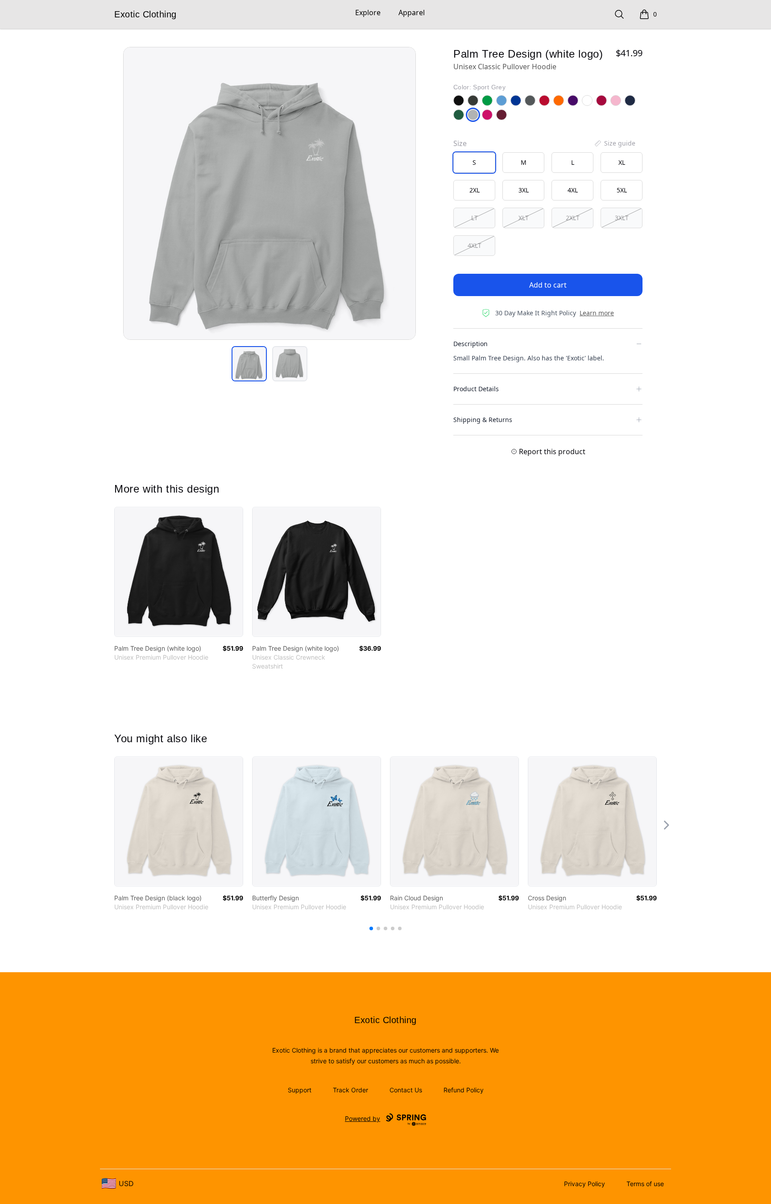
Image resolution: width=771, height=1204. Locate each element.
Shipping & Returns (482, 419)
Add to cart (548, 285)
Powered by (362, 1118)
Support (299, 1090)
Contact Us (406, 1090)
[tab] (249, 363)
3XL (523, 190)
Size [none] (460, 143)
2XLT (573, 217)
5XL (622, 190)
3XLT (622, 217)
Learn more (597, 313)
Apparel (411, 12)
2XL (474, 190)
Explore (368, 12)
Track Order (350, 1090)
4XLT (474, 245)
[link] (179, 571)
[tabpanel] (269, 193)
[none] (614, 143)
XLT (523, 217)
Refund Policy (464, 1090)
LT (474, 217)
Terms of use (645, 1183)
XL (621, 162)
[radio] (474, 162)
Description (470, 343)
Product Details (476, 389)
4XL (573, 190)
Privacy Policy (584, 1183)
